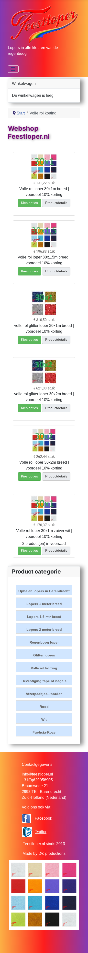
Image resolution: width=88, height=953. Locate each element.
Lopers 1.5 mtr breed (44, 617)
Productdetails (56, 203)
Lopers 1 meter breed (44, 604)
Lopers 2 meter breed (44, 629)
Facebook (43, 818)
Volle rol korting (44, 668)
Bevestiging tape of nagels (44, 681)
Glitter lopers (44, 655)
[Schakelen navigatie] (13, 69)
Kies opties (29, 203)
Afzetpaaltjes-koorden (44, 694)
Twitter (40, 832)
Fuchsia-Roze (44, 732)
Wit (44, 719)
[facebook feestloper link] (26, 818)
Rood (44, 707)
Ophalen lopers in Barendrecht (44, 591)
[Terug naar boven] (79, 944)
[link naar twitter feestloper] (27, 832)
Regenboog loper (44, 642)
